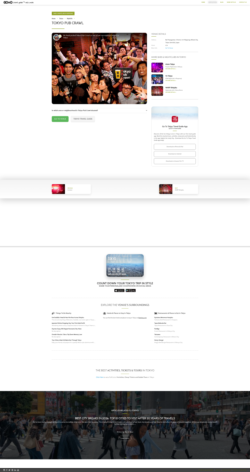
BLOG (221, 2)
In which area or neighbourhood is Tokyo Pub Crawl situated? (75, 110)
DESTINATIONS (212, 2)
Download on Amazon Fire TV (175, 161)
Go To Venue (60, 119)
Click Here (99, 377)
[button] (124, 457)
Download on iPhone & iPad (175, 146)
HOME (203, 2)
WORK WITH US (231, 2)
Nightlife (69, 18)
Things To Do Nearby (63, 313)
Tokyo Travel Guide (82, 119)
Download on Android (174, 154)
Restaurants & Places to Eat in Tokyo (171, 313)
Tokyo (61, 18)
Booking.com (142, 318)
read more (125, 438)
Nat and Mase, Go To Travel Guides (56, 37)
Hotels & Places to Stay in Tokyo (118, 313)
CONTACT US (243, 2)
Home (53, 18)
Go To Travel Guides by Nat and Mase (18, 2)
